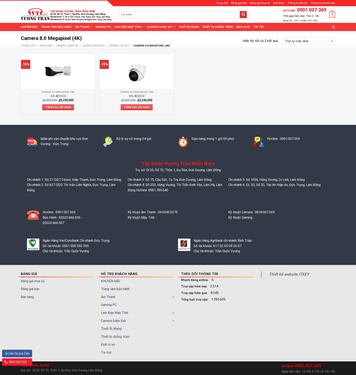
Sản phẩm (45, 45)
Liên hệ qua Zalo (19, 353)
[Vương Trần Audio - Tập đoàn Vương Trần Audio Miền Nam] (66, 14)
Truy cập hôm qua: (194, 293)
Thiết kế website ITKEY (289, 274)
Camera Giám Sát (159, 26)
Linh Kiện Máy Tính (127, 26)
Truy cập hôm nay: (194, 286)
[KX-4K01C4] (58, 71)
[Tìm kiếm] (333, 27)
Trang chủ (222, 3)
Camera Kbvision (93, 45)
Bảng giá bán (239, 3)
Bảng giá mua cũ (260, 3)
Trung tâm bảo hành (56, 26)
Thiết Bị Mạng (189, 26)
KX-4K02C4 (136, 96)
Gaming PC (103, 26)
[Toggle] (173, 296)
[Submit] (243, 14)
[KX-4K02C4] (136, 71)
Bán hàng (27, 297)
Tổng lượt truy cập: (195, 299)
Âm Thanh (82, 26)
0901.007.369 (17, 362)
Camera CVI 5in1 (119, 45)
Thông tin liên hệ (297, 3)
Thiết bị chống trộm (217, 26)
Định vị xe (243, 26)
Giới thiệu (278, 3)
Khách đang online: (195, 280)
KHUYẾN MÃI (29, 26)
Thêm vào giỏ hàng (58, 107)
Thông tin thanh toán (322, 3)
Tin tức (258, 26)
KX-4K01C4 (58, 96)
